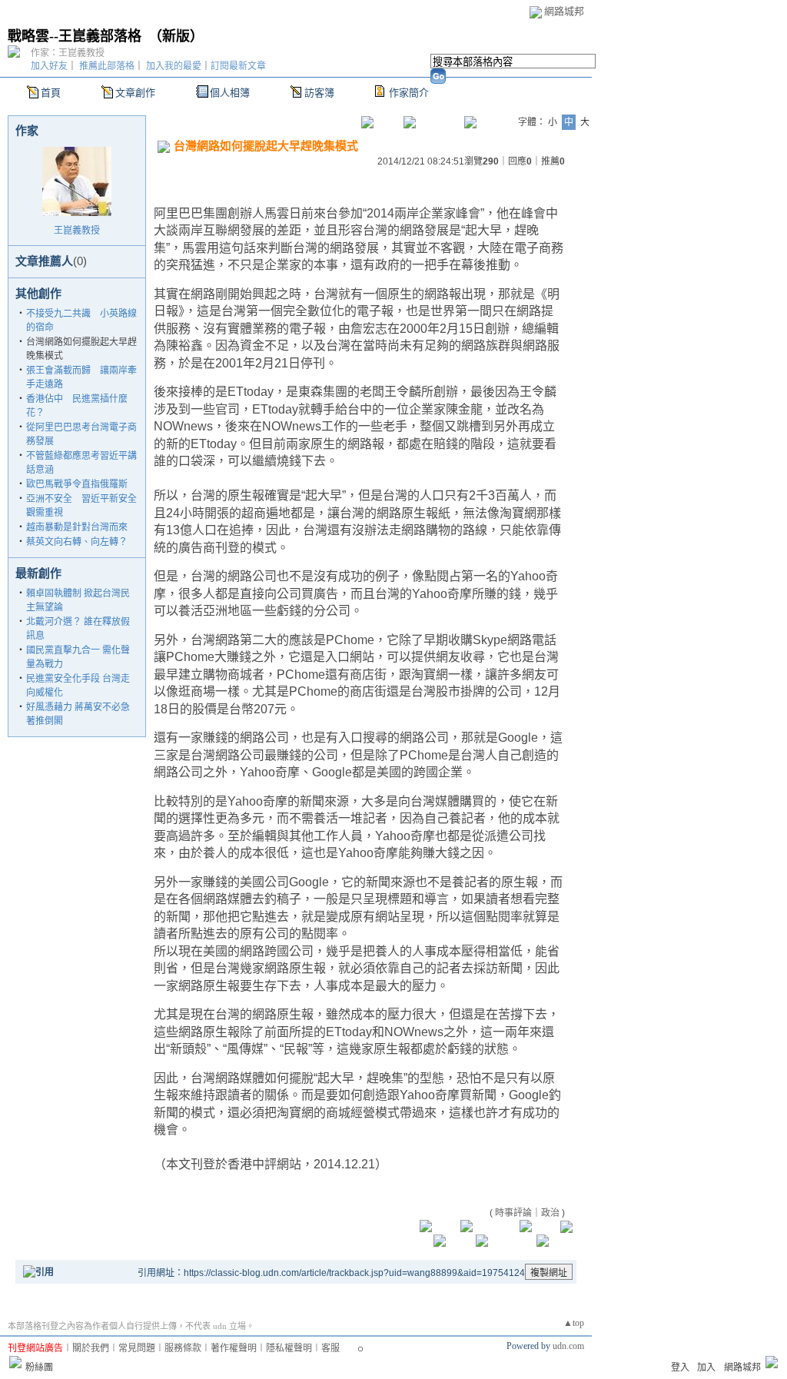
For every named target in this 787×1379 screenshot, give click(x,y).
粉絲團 (39, 1367)
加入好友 (49, 66)
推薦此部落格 (106, 66)
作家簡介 (409, 92)
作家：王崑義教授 (68, 53)
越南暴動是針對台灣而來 (77, 527)
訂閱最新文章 (238, 66)
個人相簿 (230, 92)
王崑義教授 (77, 230)
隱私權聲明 (289, 1348)
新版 (176, 36)
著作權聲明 (234, 1348)
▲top (573, 1323)
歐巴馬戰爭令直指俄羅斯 (77, 484)
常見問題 (136, 1348)
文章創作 (135, 92)
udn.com (568, 1346)
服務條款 (182, 1348)
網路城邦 (564, 11)
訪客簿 (319, 92)
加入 (706, 1367)
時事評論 (513, 1213)
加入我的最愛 (173, 66)
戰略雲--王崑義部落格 (74, 36)
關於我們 (90, 1348)
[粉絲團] (15, 1362)
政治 (550, 1213)
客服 (330, 1348)
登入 (680, 1367)
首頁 (51, 92)
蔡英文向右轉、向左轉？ (77, 542)
